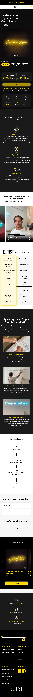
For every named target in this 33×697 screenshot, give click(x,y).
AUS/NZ (25, 64)
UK (13, 64)
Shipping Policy (6, 673)
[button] (30, 563)
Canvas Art (5, 656)
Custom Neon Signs (8, 649)
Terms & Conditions (8, 669)
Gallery (20, 659)
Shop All (16, 583)
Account (20, 662)
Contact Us (5, 683)
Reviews (20, 649)
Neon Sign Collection (8, 652)
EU (18, 64)
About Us (20, 652)
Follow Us (16, 528)
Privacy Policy (6, 679)
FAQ (5, 512)
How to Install (8, 505)
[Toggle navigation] (3, 7)
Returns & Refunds (7, 676)
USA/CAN (5, 64)
